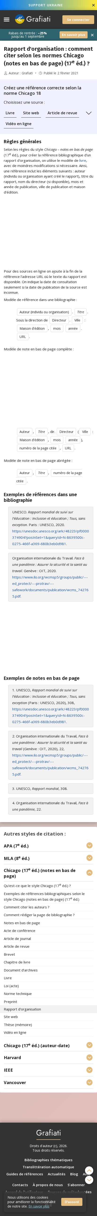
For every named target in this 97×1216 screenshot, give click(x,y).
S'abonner (76, 1184)
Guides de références (24, 1174)
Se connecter (78, 19)
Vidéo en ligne (19, 123)
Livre (10, 112)
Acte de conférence (19, 930)
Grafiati (27, 73)
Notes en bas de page (22, 922)
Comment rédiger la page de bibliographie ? (39, 915)
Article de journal (17, 938)
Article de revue (62, 112)
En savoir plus (73, 34)
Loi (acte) (11, 985)
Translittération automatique (48, 1167)
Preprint (10, 1001)
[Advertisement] (48, 231)
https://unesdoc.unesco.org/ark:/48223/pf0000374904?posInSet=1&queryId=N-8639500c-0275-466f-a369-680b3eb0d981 (50, 537)
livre (82, 160)
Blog (74, 1174)
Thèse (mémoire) (18, 1024)
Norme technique (18, 993)
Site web (31, 112)
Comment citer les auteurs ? (26, 907)
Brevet (9, 954)
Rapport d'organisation (22, 1009)
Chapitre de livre (17, 962)
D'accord (72, 1202)
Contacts (20, 1184)
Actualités (56, 1174)
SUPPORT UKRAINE (45, 5)
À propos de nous (48, 1184)
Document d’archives (21, 970)
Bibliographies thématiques (48, 1159)
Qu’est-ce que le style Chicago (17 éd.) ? (37, 885)
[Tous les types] (88, 113)
